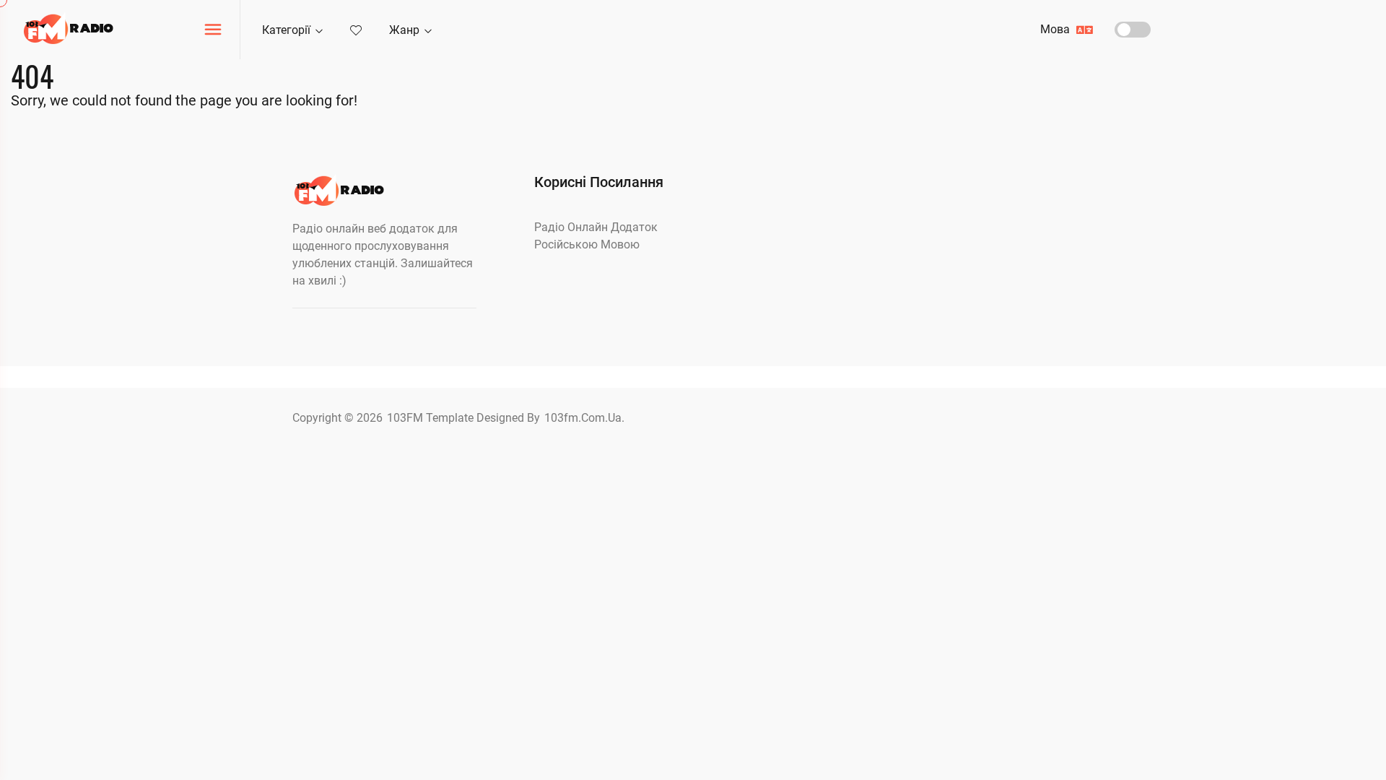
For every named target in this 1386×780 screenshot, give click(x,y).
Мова (1056, 29)
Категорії (287, 30)
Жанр (405, 30)
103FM (406, 418)
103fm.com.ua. (584, 418)
